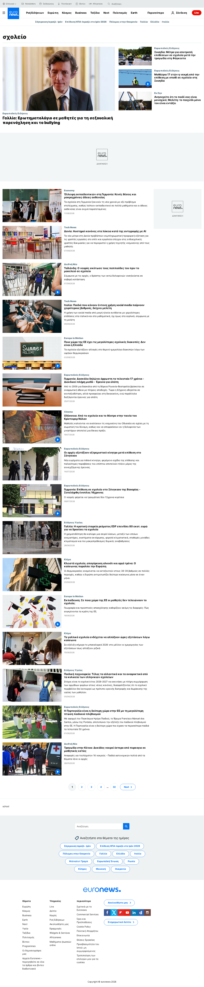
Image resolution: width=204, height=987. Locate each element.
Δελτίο (53, 911)
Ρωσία (131, 861)
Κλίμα (67, 559)
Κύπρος (82, 869)
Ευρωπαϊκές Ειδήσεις (15, 113)
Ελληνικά (10, 4)
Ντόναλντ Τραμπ (78, 861)
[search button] (108, 3)
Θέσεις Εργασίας (86, 939)
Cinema (68, 411)
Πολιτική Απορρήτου (87, 931)
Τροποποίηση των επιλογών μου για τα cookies (87, 959)
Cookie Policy (84, 926)
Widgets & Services (60, 932)
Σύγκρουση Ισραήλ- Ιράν (48, 21)
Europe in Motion (73, 338)
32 (114, 786)
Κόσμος (66, 12)
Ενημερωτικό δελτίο (119, 922)
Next (106, 12)
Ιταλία (165, 21)
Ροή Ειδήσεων (35, 12)
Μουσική (101, 869)
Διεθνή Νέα (70, 264)
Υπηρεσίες (55, 901)
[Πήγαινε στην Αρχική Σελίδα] (13, 13)
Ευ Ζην (158, 93)
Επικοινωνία (83, 935)
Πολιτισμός (120, 12)
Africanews (55, 937)
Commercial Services (87, 914)
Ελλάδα (154, 21)
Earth (134, 12)
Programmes (29, 946)
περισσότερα (84, 901)
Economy (69, 190)
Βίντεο (25, 941)
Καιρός (53, 915)
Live (196, 12)
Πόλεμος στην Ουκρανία (123, 21)
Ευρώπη (53, 12)
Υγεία (25, 928)
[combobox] (125, 3)
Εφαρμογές (56, 928)
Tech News (70, 227)
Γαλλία (144, 21)
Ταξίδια (95, 12)
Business (80, 12)
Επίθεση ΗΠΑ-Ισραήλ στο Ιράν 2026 (86, 21)
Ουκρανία (120, 869)
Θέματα (26, 901)
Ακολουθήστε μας (59, 924)
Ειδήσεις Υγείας (73, 522)
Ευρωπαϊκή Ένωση (108, 861)
